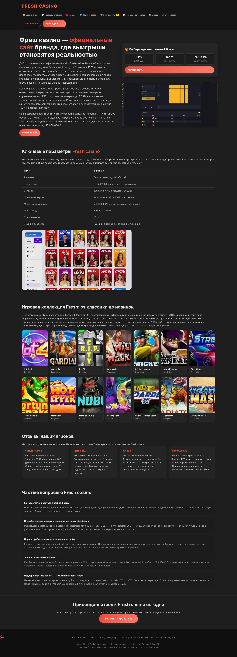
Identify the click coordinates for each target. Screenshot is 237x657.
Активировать (135, 69)
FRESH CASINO (40, 6)
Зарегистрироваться (118, 618)
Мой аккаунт (31, 23)
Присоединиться (54, 23)
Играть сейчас (29, 132)
